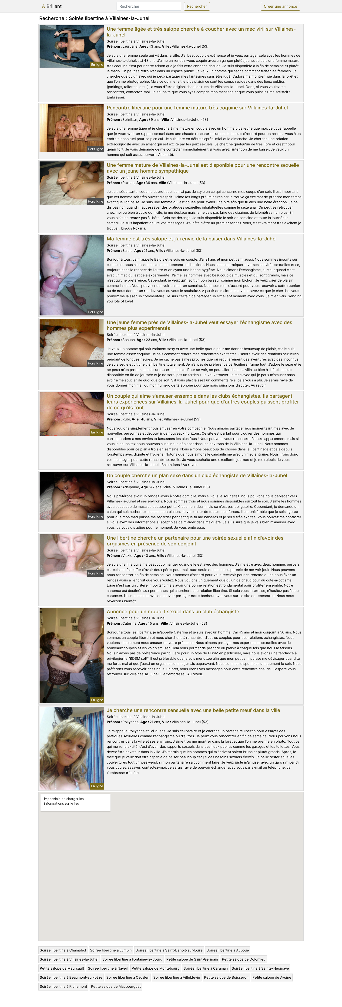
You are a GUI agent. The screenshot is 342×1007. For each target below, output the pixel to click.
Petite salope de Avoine (271, 977)
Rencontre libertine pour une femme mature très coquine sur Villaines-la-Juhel (197, 108)
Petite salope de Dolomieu (243, 959)
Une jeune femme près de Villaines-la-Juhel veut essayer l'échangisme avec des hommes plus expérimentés (199, 325)
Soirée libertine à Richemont (63, 986)
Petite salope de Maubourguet (116, 986)
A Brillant (52, 6)
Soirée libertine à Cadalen (127, 977)
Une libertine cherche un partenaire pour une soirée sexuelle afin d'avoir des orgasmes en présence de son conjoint (195, 541)
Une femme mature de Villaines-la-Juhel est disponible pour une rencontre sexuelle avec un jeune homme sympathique (203, 168)
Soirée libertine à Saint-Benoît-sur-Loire (169, 950)
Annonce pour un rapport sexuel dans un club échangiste (173, 611)
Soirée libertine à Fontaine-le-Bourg (132, 959)
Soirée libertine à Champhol (63, 950)
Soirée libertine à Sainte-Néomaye (260, 968)
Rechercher (197, 6)
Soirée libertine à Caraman (206, 968)
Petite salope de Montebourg (156, 968)
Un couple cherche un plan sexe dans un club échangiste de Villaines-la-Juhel (197, 475)
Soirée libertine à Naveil (108, 968)
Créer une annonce (280, 6)
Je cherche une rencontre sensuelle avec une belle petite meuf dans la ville (193, 710)
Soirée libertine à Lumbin (111, 950)
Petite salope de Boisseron (226, 977)
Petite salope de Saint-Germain (192, 959)
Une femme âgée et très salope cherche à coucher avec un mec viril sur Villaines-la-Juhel (201, 32)
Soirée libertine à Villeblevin (176, 977)
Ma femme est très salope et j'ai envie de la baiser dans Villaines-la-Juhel (192, 239)
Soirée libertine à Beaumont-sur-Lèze (71, 977)
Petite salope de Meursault (62, 968)
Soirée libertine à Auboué (228, 950)
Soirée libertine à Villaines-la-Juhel (69, 959)
